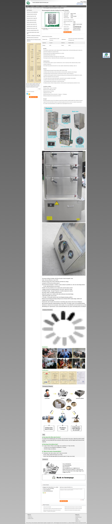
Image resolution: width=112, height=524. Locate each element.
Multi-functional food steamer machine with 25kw (73, 508)
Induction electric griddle (31, 12)
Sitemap (77, 519)
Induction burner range (31, 18)
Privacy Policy (28, 522)
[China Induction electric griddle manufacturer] (28, 2)
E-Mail (77, 518)
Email (85, 2)
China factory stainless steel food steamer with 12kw (52, 508)
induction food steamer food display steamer (72, 510)
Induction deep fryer (30, 16)
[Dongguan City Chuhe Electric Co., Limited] (85, 4)
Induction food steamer (31, 28)
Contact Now (68, 32)
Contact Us (57, 6)
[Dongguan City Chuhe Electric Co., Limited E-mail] (45, 493)
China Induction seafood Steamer (37, 522)
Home (28, 6)
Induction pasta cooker (31, 26)
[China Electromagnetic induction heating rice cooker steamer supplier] (52, 19)
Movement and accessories (32, 37)
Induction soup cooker (31, 24)
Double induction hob (31, 20)
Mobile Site (78, 521)
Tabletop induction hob (31, 14)
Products (32, 6)
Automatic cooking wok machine (33, 35)
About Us (37, 6)
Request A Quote (80, 2)
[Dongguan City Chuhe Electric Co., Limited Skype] (43, 493)
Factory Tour (43, 6)
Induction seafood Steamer (32, 30)
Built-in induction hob (31, 22)
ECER (85, 522)
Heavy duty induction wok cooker (33, 32)
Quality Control (50, 6)
